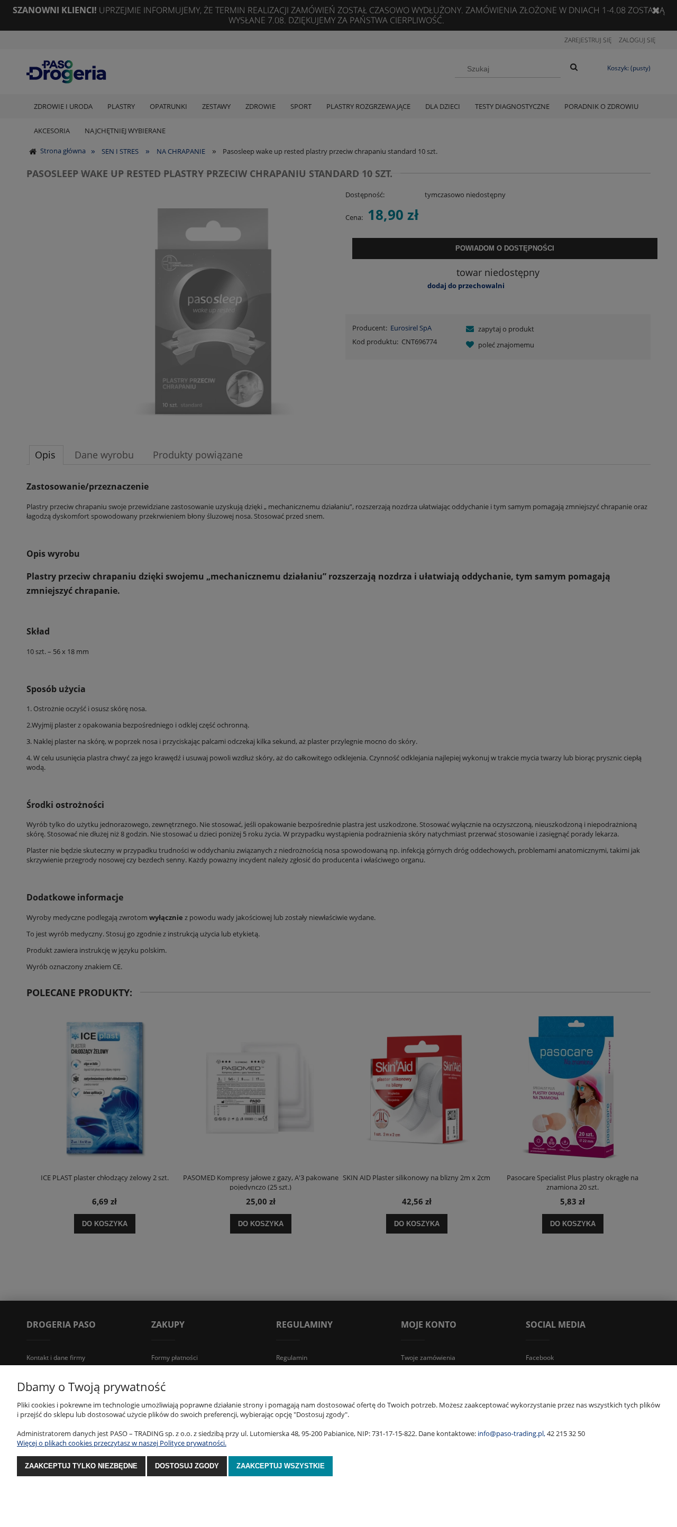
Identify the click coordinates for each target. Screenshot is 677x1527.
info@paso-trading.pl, (511, 1433)
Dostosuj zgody (187, 1466)
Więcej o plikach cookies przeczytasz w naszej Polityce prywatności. (121, 1443)
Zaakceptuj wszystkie (280, 1466)
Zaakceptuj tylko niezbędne (81, 1466)
